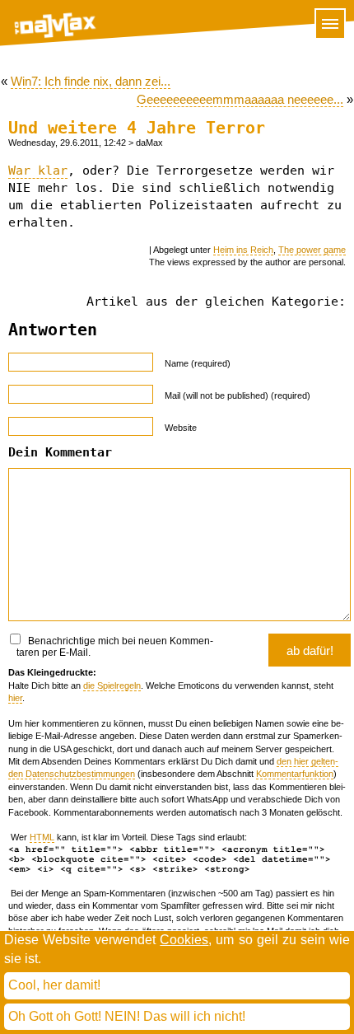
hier (15, 698)
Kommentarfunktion (294, 774)
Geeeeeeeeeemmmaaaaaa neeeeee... (240, 99)
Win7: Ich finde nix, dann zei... (90, 81)
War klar (38, 170)
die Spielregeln (112, 685)
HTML (42, 837)
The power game (312, 250)
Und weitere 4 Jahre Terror (136, 128)
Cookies (184, 940)
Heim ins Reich (243, 250)
